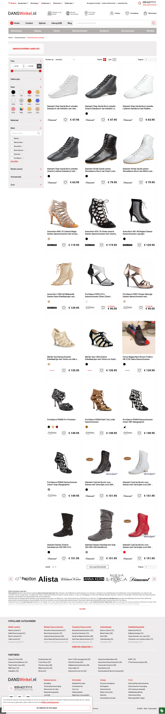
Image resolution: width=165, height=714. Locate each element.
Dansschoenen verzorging (137, 686)
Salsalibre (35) (13, 671)
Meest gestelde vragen (136, 698)
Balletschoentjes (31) (135, 633)
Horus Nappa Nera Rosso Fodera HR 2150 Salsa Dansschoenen (138, 358)
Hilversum (57, 3)
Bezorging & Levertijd (93, 3)
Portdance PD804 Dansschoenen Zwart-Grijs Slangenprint (62, 483)
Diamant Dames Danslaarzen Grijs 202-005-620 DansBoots (100, 546)
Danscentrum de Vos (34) (77, 671)
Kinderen (104, 30)
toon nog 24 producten (97, 567)
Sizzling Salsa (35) (45, 659)
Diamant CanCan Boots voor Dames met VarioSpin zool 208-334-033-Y (137, 483)
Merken (150, 30)
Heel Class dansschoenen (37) (83, 639)
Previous (10, 579)
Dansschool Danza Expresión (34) (110, 662)
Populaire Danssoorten (81, 627)
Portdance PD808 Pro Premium (61, 419)
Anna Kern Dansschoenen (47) (55, 630)
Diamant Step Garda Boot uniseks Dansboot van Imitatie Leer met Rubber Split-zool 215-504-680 (62, 107)
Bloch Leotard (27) (14, 636)
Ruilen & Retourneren (109, 3)
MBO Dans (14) (13, 668)
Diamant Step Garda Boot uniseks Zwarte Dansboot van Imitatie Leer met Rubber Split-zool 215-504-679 (101, 107)
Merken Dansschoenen (53, 627)
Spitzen (42, 23)
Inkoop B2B (57, 23)
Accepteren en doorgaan (47, 708)
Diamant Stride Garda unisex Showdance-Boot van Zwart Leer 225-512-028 (100, 170)
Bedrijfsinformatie (78, 683)
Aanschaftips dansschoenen (138, 683)
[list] (114, 59)
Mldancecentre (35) (45, 668)
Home (17, 23)
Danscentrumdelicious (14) (18, 662)
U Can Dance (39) (44, 662)
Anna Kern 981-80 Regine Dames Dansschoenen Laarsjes (137, 232)
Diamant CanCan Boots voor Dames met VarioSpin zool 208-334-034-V (99, 483)
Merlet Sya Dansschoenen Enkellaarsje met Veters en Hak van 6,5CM (63, 358)
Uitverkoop (16, 30)
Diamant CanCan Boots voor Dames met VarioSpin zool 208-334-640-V (137, 546)
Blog (70, 23)
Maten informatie (106, 692)
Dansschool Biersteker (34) (107, 659)
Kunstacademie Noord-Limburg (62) (111, 671)
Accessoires (127, 30)
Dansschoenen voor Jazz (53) (139, 636)
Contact (29, 23)
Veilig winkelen (77, 692)
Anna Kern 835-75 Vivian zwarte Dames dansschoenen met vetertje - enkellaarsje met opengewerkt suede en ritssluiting (101, 232)
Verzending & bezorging (52, 686)
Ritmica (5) (42, 671)
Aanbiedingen (105, 627)
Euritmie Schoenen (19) (80, 633)
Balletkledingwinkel (136, 627)
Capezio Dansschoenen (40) (54, 636)
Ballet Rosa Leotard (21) (16, 633)
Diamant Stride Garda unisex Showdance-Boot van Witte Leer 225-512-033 (137, 170)
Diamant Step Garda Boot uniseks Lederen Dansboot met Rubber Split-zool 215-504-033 (138, 107)
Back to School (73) (107, 630)
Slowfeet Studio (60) (75, 662)
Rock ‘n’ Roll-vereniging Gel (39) (79, 659)
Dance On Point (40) (15, 659)
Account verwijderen (107, 683)
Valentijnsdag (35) (106, 639)
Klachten (103, 695)
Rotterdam (69, 3)
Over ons (75, 689)
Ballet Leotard (14, 627)
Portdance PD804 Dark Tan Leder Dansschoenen (100, 420)
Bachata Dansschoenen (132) (82, 630)
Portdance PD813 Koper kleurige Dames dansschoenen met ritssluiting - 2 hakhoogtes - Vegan (138, 295)
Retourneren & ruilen (51, 689)
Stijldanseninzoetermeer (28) (78, 665)
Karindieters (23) (104, 668)
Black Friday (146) (106, 633)
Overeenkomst (77, 686)
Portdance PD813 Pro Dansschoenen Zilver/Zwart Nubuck (97, 295)
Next (154, 579)
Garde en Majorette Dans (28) (82, 636)
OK (39, 66)
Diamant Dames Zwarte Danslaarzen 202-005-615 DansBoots (59, 546)
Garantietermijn (122, 3)
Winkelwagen (152, 13)
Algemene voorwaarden (80, 695)
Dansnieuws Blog (134, 695)
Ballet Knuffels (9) (134, 630)
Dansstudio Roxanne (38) (107, 665)
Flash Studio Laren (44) (16, 665)
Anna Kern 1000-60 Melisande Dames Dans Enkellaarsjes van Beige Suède (60, 295)
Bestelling (47, 683)
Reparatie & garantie (51, 692)
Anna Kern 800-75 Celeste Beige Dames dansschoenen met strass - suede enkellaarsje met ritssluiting (63, 232)
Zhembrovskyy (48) (45, 665)
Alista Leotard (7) (14, 630)
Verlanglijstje (134, 13)
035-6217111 (149, 2)
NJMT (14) (132, 659)
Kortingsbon (104, 686)
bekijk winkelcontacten (150, 4)
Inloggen (117, 13)
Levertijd (47, 695)
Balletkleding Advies (135, 692)
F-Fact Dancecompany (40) (137, 662)
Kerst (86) (103, 636)
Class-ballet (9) (73, 668)
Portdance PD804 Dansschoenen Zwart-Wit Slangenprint (138, 420)
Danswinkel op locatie (108, 698)
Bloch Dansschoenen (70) (53, 633)
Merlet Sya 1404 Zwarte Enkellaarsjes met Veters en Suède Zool (101, 358)
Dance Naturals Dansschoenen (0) (56, 639)
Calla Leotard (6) (14, 639)
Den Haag (34, 3)
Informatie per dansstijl (136, 689)
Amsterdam (22, 3)
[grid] (104, 59)
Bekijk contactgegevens (50, 702)
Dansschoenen (79, 30)
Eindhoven (45, 3)
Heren (57, 30)
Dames (37, 30)
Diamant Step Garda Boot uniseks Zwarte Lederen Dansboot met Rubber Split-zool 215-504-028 (62, 170)
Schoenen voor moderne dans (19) (140, 639)
